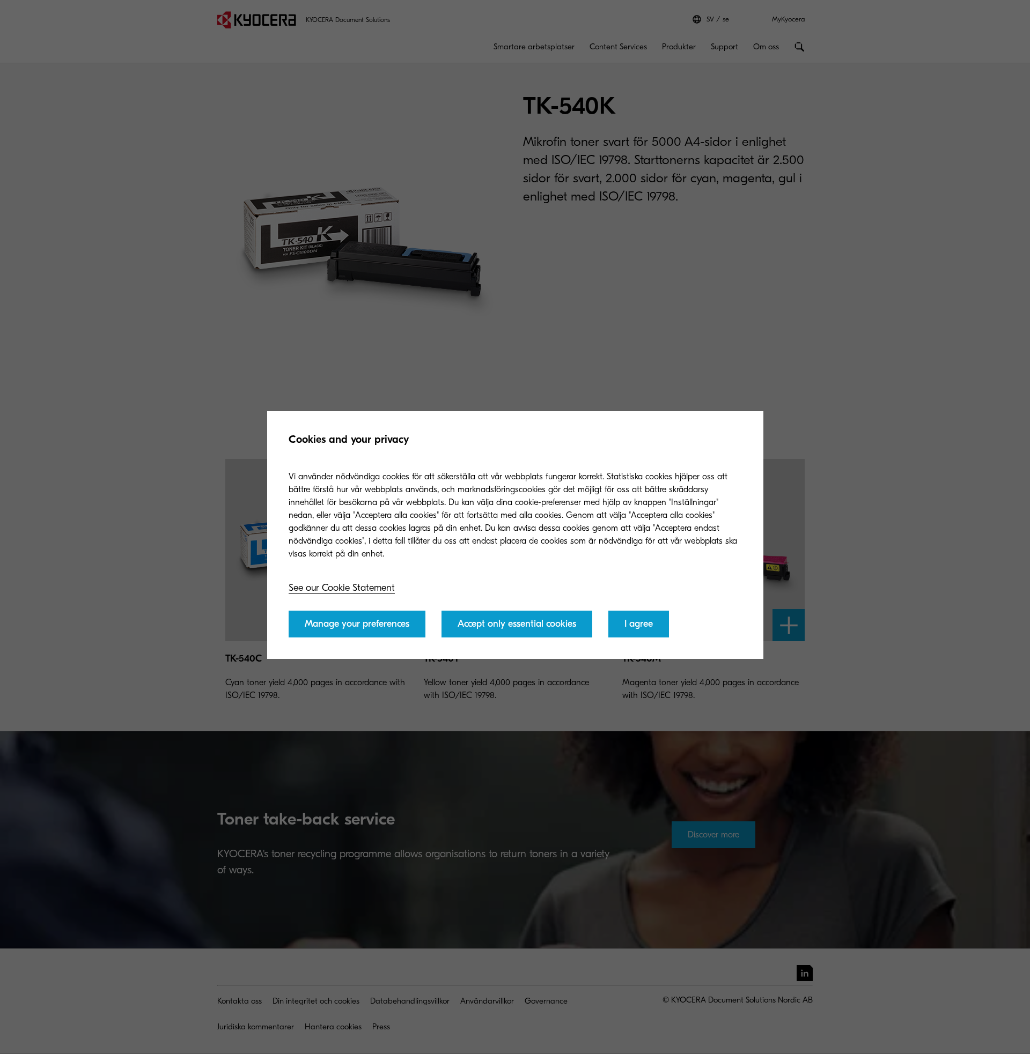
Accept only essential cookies (517, 623)
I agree (638, 623)
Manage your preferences (357, 623)
